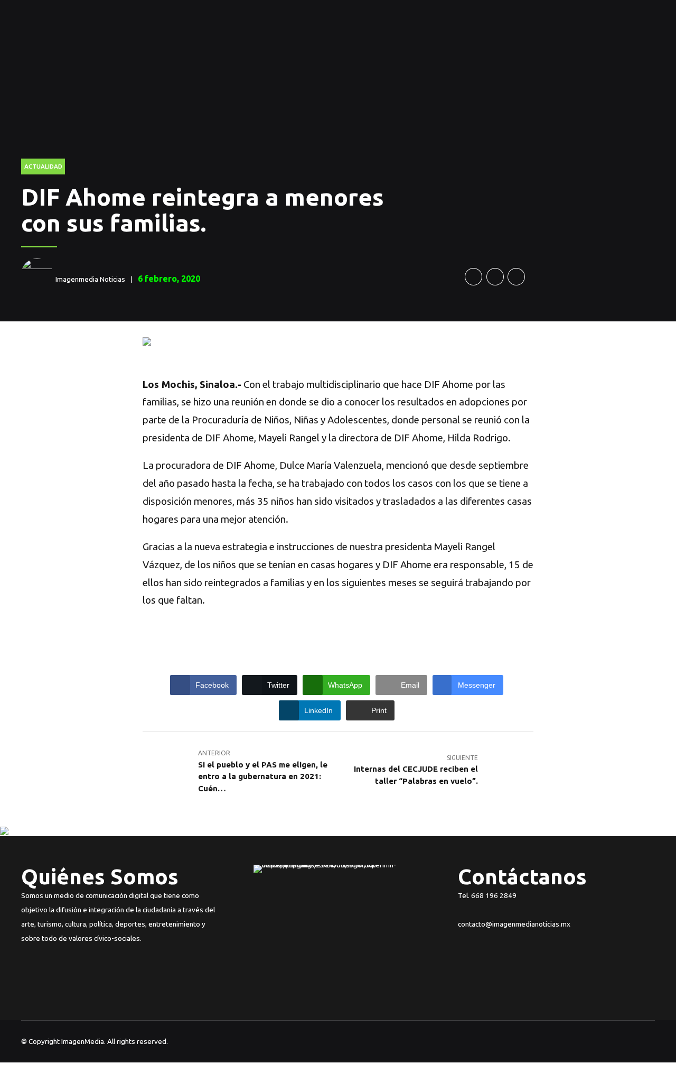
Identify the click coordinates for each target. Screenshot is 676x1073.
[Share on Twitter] (495, 276)
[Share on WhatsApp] (516, 276)
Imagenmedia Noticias (90, 279)
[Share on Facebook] (473, 276)
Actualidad (43, 166)
